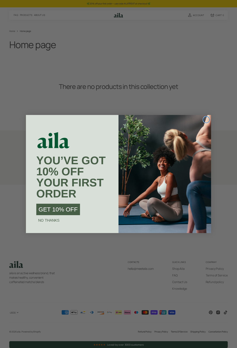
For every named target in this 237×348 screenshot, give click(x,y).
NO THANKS (48, 220)
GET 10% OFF (58, 209)
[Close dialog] (206, 119)
